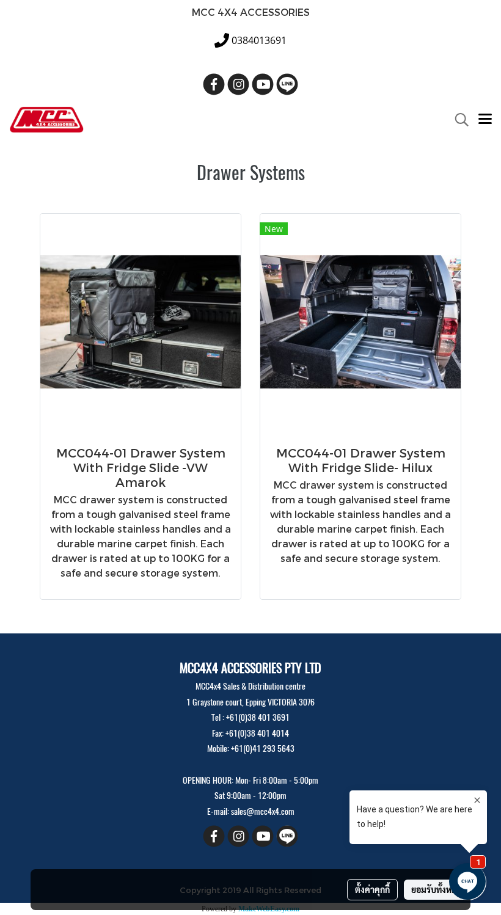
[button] (457, 119)
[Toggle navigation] (485, 119)
